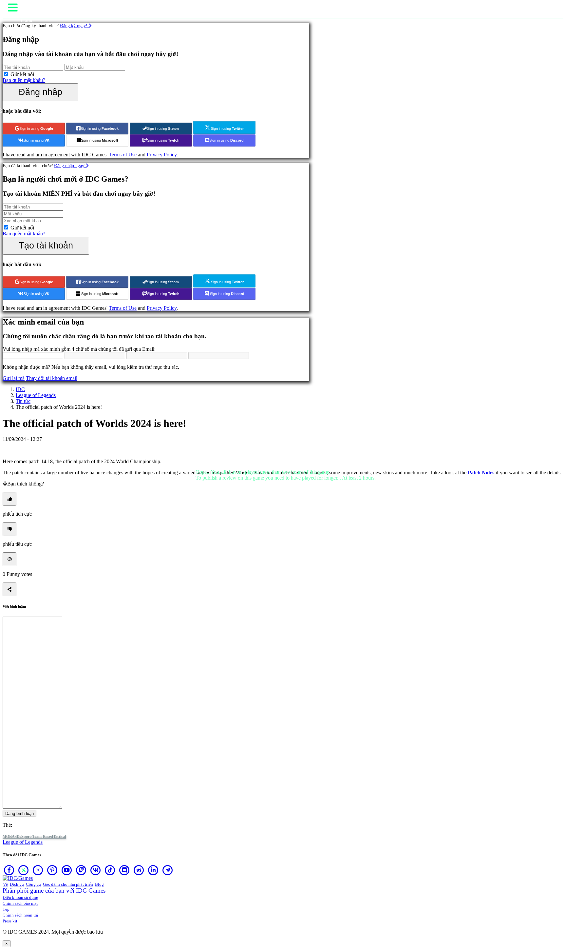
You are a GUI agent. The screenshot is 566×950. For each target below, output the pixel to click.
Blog (99, 884)
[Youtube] (66, 870)
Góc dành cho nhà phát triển (68, 884)
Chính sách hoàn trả (20, 915)
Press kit (10, 921)
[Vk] (95, 870)
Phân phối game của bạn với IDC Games (54, 890)
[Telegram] (167, 870)
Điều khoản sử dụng (20, 897)
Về (5, 884)
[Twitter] (23, 870)
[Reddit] (138, 870)
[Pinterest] (52, 870)
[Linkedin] (153, 870)
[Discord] (124, 870)
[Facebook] (9, 870)
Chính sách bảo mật (20, 903)
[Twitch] (81, 870)
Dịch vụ (17, 884)
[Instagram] (38, 870)
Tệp (6, 909)
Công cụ (33, 884)
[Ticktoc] (110, 870)
